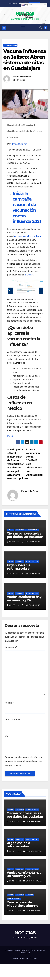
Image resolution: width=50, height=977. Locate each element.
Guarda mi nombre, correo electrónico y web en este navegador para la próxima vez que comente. (23, 761)
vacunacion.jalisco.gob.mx (27, 236)
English (28, 4)
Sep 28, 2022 (15, 821)
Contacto (33, 958)
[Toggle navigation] (22, 27)
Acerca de (24, 958)
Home (15, 958)
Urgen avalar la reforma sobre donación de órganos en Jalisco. (23, 570)
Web (7, 736)
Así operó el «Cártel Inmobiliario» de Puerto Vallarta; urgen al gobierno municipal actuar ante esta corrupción (16, 464)
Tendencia (19, 561)
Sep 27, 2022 (15, 851)
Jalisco (10, 530)
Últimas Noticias (10, 45)
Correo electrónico (14, 719)
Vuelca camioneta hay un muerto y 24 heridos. (24, 600)
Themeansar (25, 953)
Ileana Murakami (19, 144)
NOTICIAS (25, 13)
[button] (40, 27)
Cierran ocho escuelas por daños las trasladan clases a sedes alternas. (25, 538)
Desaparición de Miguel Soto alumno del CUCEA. (22, 905)
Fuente (10, 436)
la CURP (29, 275)
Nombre (9, 703)
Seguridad (20, 530)
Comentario (11, 647)
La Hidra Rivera (24, 76)
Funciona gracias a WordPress (17, 950)
